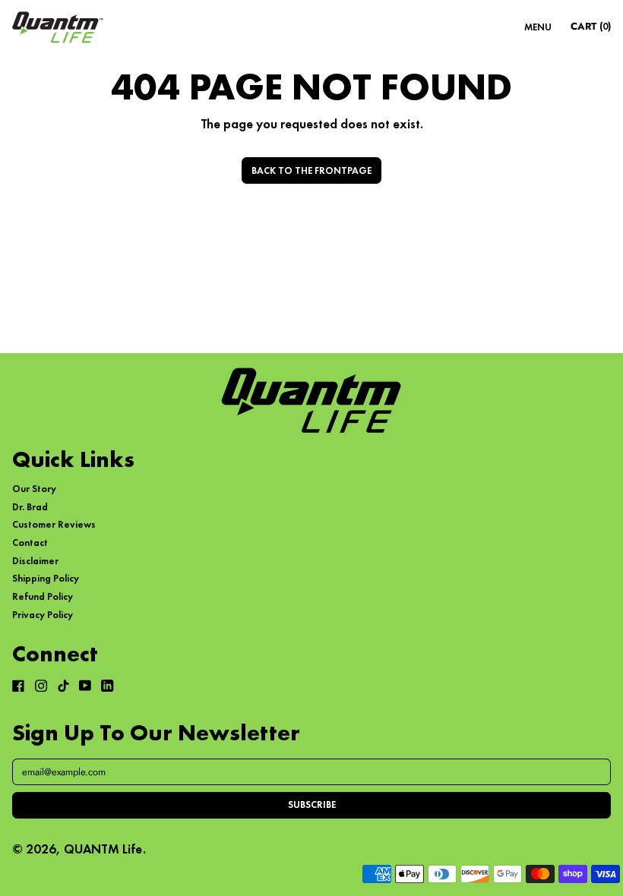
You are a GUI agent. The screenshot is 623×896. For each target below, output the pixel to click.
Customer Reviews (54, 524)
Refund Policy (42, 596)
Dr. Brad (30, 506)
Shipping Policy (45, 578)
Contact (30, 542)
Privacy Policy (42, 614)
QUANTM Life (103, 849)
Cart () (590, 28)
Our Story (34, 488)
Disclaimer (35, 560)
